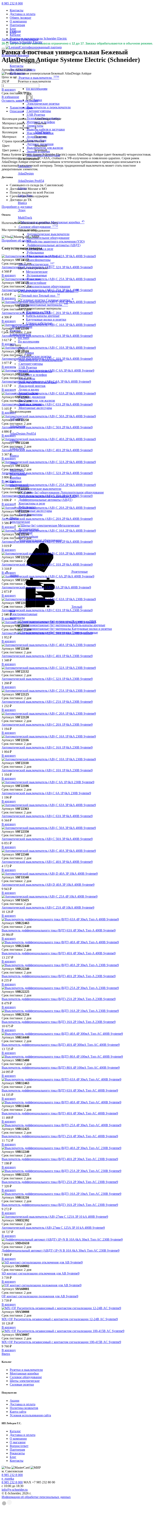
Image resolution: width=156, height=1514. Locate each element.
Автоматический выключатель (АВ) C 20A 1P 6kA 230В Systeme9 (47, 724)
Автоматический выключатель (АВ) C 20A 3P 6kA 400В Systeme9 (47, 313)
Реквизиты (17, 1453)
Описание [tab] (17, 111)
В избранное (10, 97)
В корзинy (9, 89)
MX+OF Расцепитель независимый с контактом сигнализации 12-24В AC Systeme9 (60, 1319)
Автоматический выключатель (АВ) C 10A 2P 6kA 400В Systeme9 (47, 564)
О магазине (18, 1442)
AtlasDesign (42, 132)
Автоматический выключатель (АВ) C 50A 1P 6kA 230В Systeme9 (47, 633)
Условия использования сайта (30, 1415)
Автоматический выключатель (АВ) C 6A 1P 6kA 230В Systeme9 (46, 793)
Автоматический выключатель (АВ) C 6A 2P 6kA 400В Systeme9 (46, 587)
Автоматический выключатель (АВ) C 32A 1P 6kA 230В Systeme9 (47, 679)
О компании (18, 21)
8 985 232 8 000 (12, 3)
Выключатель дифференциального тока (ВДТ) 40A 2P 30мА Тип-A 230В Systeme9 (59, 976)
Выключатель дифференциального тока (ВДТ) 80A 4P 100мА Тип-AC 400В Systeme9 (61, 1067)
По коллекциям (36, 88)
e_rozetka (8, 1478)
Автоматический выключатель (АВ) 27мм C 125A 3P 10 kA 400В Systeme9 (53, 1227)
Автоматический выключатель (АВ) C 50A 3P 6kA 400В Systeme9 (47, 839)
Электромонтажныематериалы (23, 615)
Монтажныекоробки (18, 475)
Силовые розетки (22, 1384)
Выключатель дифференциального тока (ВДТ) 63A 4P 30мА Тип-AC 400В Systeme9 (60, 1090)
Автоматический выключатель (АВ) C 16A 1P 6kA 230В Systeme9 (47, 747)
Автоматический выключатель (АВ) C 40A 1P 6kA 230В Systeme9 (47, 656)
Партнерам (17, 25)
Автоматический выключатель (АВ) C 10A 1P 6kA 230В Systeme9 (47, 770)
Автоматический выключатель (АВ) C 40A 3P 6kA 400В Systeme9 (47, 861)
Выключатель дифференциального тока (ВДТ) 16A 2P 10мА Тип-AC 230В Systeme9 (60, 1205)
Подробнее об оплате (16, 240)
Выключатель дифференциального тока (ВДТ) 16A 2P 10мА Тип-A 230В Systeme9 (59, 1022)
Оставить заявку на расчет (20, 100)
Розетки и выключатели (26, 1369)
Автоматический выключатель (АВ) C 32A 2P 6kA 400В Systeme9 (47, 473)
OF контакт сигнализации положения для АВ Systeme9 (40, 1296)
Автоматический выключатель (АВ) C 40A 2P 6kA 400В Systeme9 (47, 450)
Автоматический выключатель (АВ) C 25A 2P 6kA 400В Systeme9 (47, 496)
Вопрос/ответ (19, 1446)
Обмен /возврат (20, 17)
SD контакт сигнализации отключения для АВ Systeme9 (40, 1273)
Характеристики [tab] (21, 107)
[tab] (82, 107)
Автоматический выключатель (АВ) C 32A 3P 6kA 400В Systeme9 (47, 267)
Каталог (15, 1431)
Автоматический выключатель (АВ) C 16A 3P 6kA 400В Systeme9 (47, 336)
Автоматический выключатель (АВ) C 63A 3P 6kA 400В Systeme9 (47, 816)
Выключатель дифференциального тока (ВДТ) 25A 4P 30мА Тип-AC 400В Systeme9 (60, 1136)
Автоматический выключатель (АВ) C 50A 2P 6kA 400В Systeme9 (47, 427)
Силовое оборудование (26, 1377)
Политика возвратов (24, 1408)
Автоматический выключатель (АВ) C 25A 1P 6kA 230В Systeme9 (47, 701)
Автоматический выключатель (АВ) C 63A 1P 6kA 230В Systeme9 (47, 610)
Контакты (16, 10)
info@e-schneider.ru (15, 1489)
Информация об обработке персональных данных (36, 1497)
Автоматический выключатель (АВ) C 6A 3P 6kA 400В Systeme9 (46, 381)
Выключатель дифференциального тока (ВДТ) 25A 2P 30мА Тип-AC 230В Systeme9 (60, 1182)
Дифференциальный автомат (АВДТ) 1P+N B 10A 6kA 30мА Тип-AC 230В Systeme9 (60, 1250)
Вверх (6, 1354)
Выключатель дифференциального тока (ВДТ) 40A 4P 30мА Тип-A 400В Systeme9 (59, 953)
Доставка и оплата (22, 14)
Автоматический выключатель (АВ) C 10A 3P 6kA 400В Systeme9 (47, 358)
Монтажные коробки (24, 1373)
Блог (13, 28)
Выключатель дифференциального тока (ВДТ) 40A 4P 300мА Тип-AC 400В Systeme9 (61, 1044)
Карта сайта (18, 1411)
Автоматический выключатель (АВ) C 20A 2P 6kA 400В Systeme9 (47, 518)
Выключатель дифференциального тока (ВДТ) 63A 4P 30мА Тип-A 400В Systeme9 (59, 930)
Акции (14, 1400)
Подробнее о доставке (17, 206)
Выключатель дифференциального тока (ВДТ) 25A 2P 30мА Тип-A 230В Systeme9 (59, 999)
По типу (23, 338)
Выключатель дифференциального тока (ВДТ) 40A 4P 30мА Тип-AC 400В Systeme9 (60, 1113)
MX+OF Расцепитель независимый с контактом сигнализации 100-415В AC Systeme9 (61, 1342)
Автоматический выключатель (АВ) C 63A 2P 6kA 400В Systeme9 (47, 404)
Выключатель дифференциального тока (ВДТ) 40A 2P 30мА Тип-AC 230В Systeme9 (60, 1159)
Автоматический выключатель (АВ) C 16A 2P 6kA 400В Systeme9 (47, 541)
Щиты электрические (25, 1381)
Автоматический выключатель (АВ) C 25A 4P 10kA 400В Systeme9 (48, 907)
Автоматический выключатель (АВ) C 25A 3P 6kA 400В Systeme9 (47, 290)
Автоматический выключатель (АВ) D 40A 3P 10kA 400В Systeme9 (48, 884)
